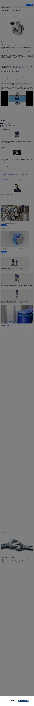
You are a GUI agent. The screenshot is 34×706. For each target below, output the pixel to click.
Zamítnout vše (12, 700)
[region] (17, 701)
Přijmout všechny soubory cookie (23, 700)
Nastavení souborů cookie (17, 703)
